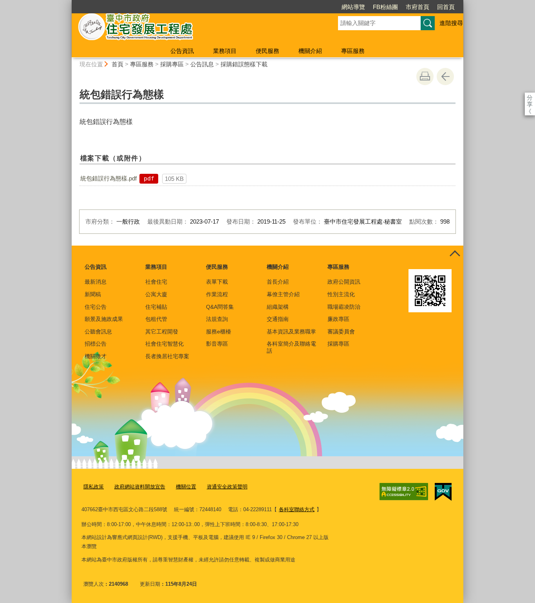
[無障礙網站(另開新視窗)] (404, 491)
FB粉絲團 (385, 7)
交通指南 (278, 319)
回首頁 (446, 7)
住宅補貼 (156, 307)
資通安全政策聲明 (227, 487)
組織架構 (278, 307)
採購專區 (172, 64)
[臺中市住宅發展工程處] (195, 28)
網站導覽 (353, 7)
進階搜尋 (451, 23)
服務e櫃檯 (218, 331)
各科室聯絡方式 (296, 509)
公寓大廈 (156, 294)
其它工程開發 (161, 331)
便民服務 (267, 50)
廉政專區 (338, 319)
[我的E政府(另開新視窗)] (443, 492)
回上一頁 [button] (445, 76)
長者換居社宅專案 (167, 356)
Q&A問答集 (220, 307)
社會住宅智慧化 (164, 344)
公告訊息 (202, 64)
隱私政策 (93, 487)
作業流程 (217, 294)
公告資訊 (182, 50)
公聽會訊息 (98, 331)
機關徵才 (96, 356)
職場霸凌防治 (343, 307)
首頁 (117, 64)
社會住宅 (156, 282)
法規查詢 (217, 319)
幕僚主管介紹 (283, 294)
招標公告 (96, 344)
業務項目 (225, 50)
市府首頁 (417, 7)
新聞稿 (93, 294)
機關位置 (186, 487)
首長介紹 (278, 282)
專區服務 (353, 50)
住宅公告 (96, 307)
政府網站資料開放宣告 (139, 487)
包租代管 (156, 319)
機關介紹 (310, 50)
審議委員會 (341, 331)
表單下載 (217, 282)
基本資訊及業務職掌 (291, 331)
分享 (530, 97)
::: (68, 3)
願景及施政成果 (104, 319)
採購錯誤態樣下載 (244, 64)
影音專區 (217, 344)
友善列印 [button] (425, 76)
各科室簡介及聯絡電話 (291, 347)
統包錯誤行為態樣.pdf (108, 178)
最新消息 (96, 282)
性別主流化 (341, 294)
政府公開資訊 (343, 282)
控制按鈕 (454, 254)
